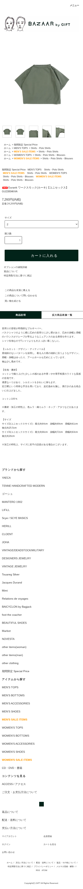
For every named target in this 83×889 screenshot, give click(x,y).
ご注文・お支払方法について (19, 792)
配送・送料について (44, 863)
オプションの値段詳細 (15, 267)
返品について (11, 271)
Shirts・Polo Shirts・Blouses (50, 155)
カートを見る (49, 844)
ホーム (7, 144)
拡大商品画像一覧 (62, 315)
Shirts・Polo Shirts (41, 148)
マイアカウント (9, 836)
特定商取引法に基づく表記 (18, 275)
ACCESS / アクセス (14, 784)
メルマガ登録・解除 (65, 866)
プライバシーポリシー (43, 866)
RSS (38, 870)
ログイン (6, 844)
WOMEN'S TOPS (23, 155)
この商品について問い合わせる (21, 295)
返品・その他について (66, 863)
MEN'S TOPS (21, 148)
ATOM (44, 870)
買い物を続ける (13, 301)
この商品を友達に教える (17, 290)
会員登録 (47, 836)
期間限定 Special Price (26, 144)
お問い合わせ (8, 852)
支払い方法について (24, 863)
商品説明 (21, 315)
